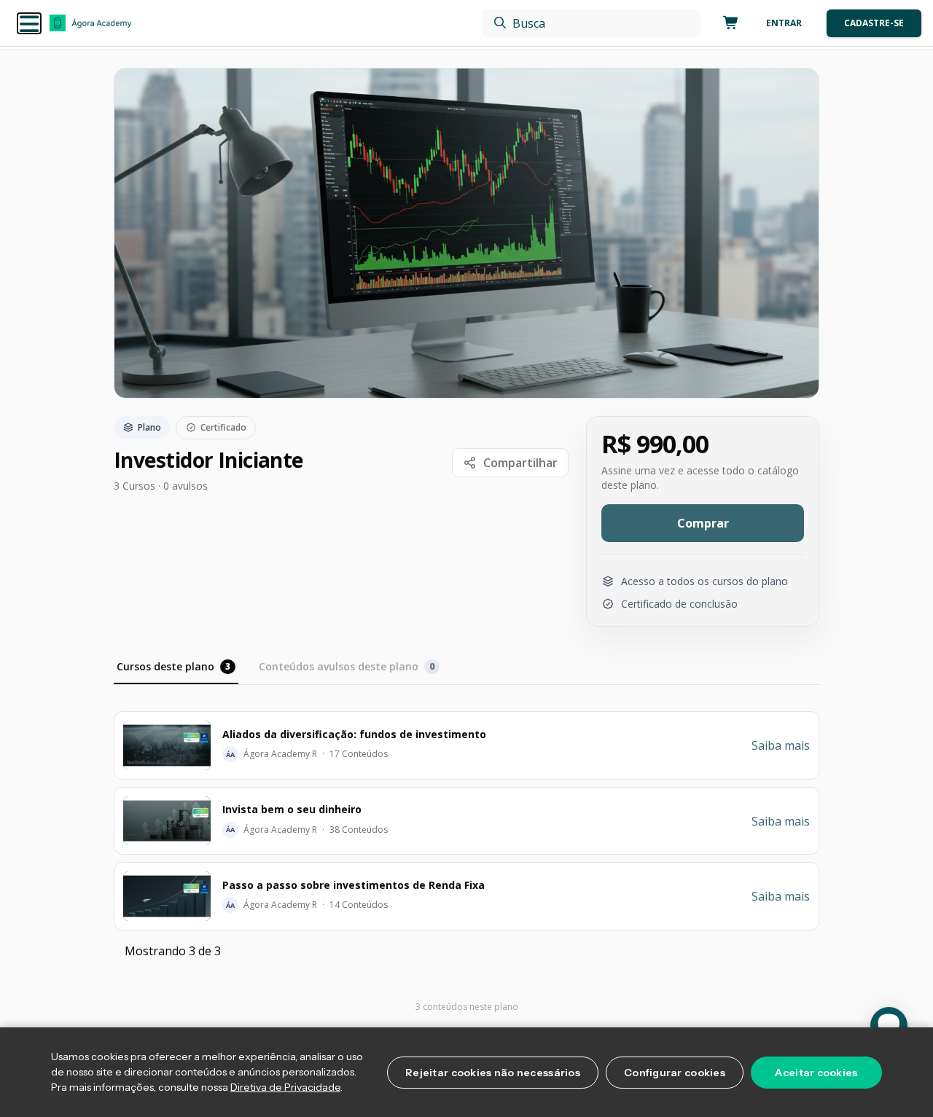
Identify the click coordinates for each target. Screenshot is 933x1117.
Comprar (703, 523)
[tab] (176, 668)
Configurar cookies (674, 1072)
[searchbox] (591, 23)
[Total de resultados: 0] (591, 23)
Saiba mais (781, 745)
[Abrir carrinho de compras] (728, 23)
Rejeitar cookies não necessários (492, 1072)
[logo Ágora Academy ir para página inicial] (90, 23)
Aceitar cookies (816, 1072)
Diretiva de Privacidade (285, 1087)
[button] (29, 23)
